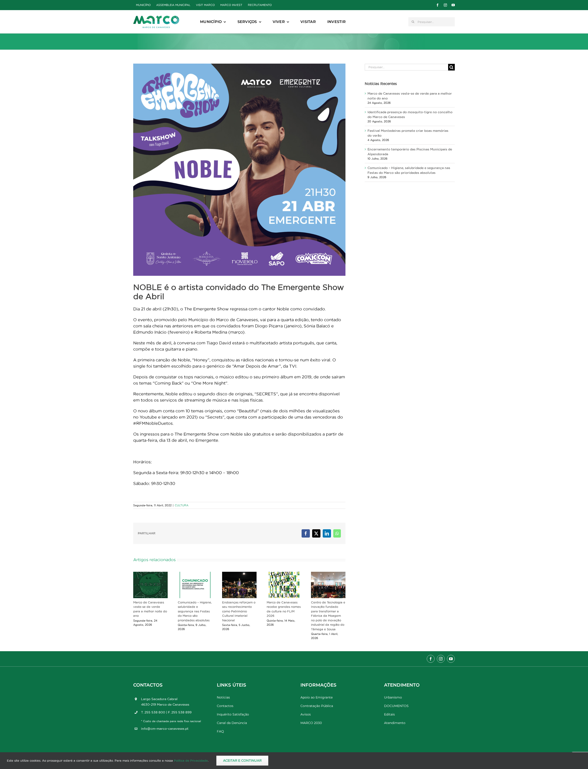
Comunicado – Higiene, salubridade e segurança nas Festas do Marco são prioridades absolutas (195, 611)
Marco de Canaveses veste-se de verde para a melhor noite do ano (150, 609)
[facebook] (437, 5)
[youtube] (453, 5)
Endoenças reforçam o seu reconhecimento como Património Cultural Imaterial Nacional (238, 611)
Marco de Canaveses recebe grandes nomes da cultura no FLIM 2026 (284, 609)
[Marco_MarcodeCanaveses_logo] (156, 17)
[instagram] (445, 5)
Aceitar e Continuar (242, 760)
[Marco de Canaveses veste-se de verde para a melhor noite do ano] (150, 585)
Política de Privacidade (191, 760)
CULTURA (181, 505)
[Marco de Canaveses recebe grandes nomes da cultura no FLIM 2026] (284, 585)
